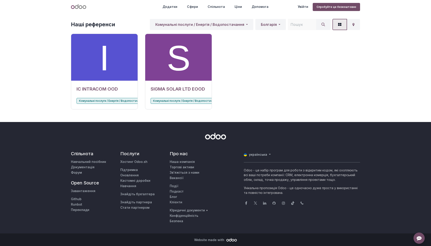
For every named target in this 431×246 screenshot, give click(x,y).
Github (76, 199)
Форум (76, 172)
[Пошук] (323, 24)
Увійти (303, 7)
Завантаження (83, 191)
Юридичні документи (187, 210)
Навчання (128, 186)
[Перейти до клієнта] (104, 57)
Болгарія (269, 24)
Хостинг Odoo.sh (133, 162)
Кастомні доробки (135, 180)
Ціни (238, 7)
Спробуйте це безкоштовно (336, 7)
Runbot (76, 204)
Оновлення (129, 175)
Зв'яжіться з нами (184, 172)
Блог (173, 197)
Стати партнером (135, 207)
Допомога (260, 7)
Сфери (192, 7)
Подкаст (177, 191)
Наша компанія (182, 162)
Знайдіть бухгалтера (137, 194)
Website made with (209, 240)
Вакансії (176, 178)
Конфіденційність (184, 215)
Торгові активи (182, 167)
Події (174, 186)
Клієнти (176, 202)
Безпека (176, 221)
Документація (83, 167)
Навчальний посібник (88, 162)
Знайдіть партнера (136, 202)
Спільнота (216, 7)
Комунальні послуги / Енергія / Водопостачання (199, 24)
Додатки (170, 7)
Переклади (80, 210)
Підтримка (129, 170)
